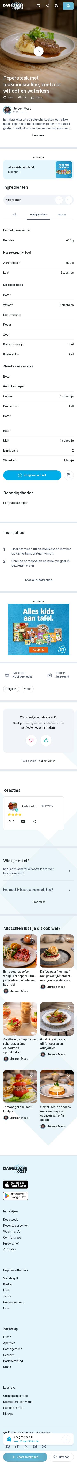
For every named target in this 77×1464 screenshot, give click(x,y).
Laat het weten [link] (46, 761)
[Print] (56, 5)
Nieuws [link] (8, 1413)
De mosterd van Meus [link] (17, 1401)
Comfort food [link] (12, 1237)
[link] (13, 6)
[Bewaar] (31, 939)
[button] (11, 689)
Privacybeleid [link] (43, 1432)
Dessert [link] (8, 1355)
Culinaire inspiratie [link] (15, 1395)
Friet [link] (6, 1290)
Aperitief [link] (9, 1343)
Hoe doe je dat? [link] (13, 1407)
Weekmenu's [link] (11, 1231)
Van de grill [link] (10, 1278)
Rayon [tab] (62, 214)
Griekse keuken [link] (13, 1302)
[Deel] (47, 5)
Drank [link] (7, 1367)
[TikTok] (16, 1446)
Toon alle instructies (38, 580)
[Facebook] (7, 1446)
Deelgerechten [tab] (38, 214)
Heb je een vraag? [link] (22, 1432)
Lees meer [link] (38, 135)
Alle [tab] (15, 214)
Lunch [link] (7, 1337)
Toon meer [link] (38, 902)
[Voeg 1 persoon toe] (69, 200)
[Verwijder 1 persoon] (59, 200)
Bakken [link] (8, 1284)
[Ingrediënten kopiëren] (69, 475)
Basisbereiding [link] (13, 1361)
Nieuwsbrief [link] (11, 1243)
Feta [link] (6, 1308)
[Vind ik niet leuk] (31, 740)
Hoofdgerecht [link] (12, 1349)
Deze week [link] (10, 1219)
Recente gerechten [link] (16, 1225)
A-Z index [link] (9, 1249)
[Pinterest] (34, 1446)
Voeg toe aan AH (35, 475)
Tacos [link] (7, 1296)
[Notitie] (38, 5)
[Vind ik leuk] (46, 740)
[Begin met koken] (39, 51)
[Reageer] (23, 821)
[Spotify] (43, 1446)
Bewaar (64, 1457)
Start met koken (27, 1457)
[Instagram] (25, 1446)
